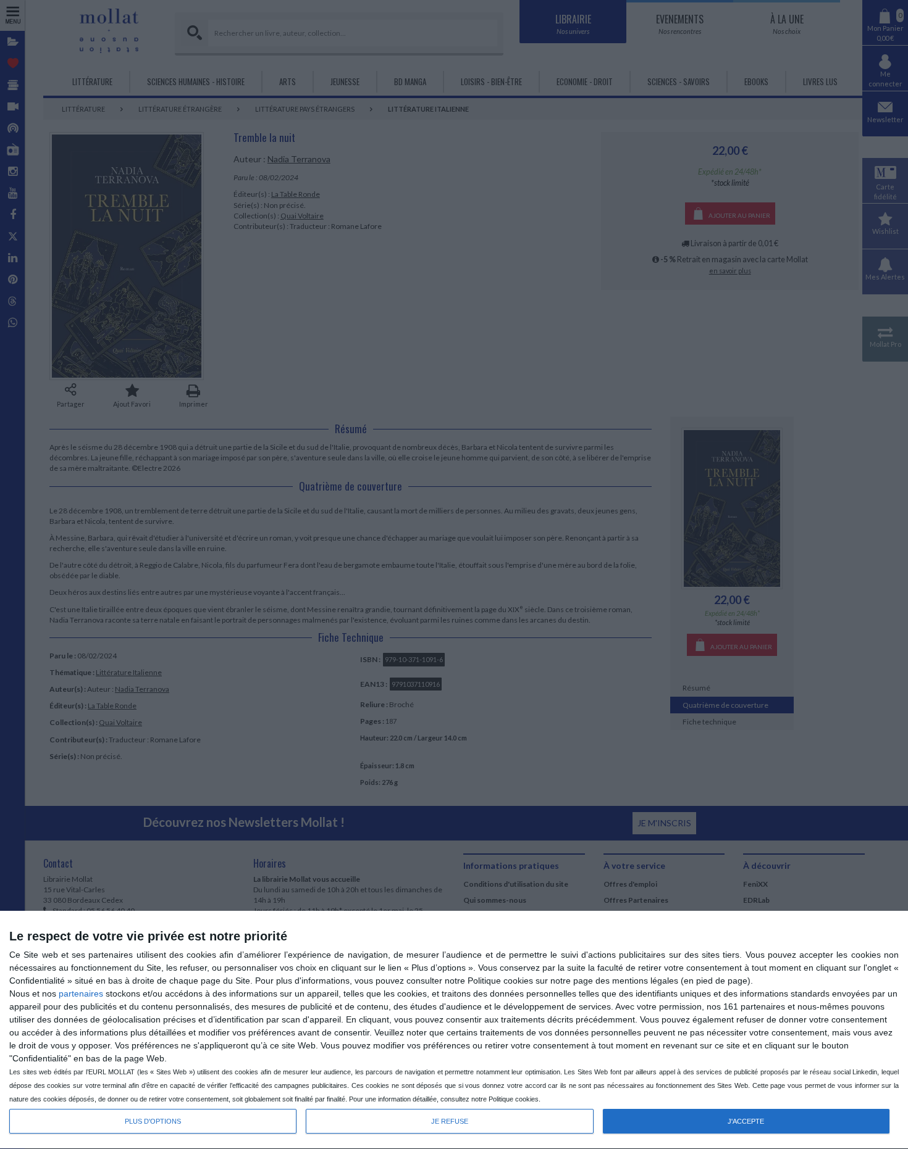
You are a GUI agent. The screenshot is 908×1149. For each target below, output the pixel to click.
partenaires (81, 993)
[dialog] (454, 1030)
